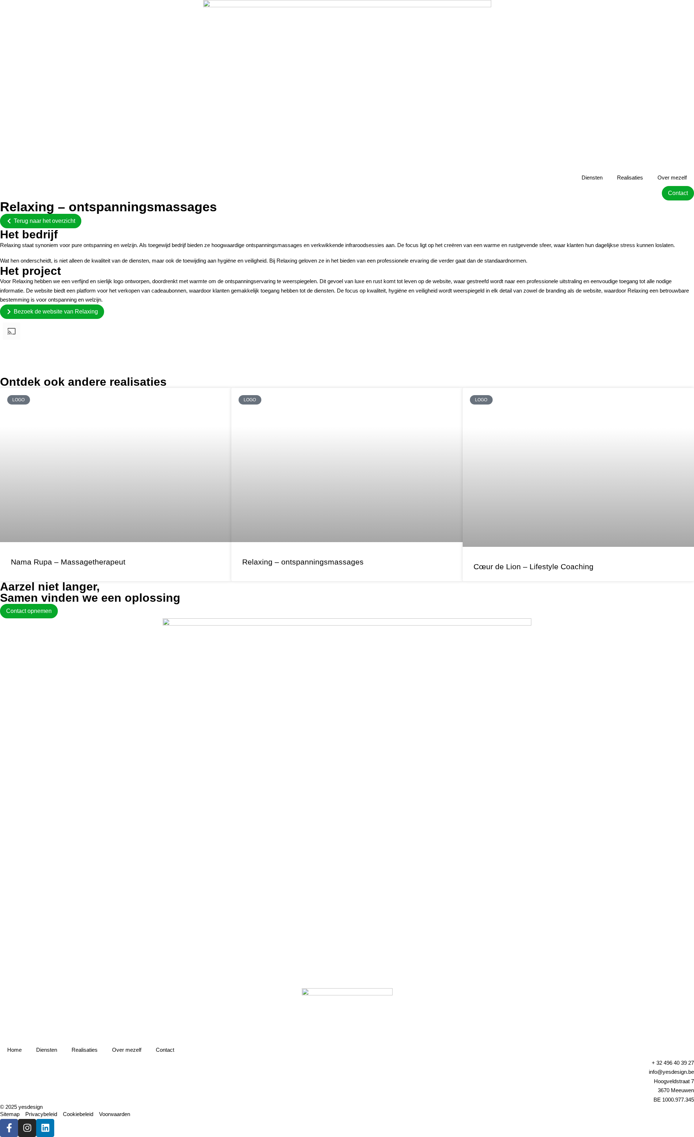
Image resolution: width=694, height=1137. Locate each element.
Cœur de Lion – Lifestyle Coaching (534, 566)
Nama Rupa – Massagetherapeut (68, 562)
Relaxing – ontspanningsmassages (303, 562)
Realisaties (630, 177)
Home (14, 1050)
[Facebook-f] (9, 1128)
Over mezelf (672, 177)
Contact (165, 1050)
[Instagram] (27, 1128)
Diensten (592, 177)
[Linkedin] (45, 1128)
